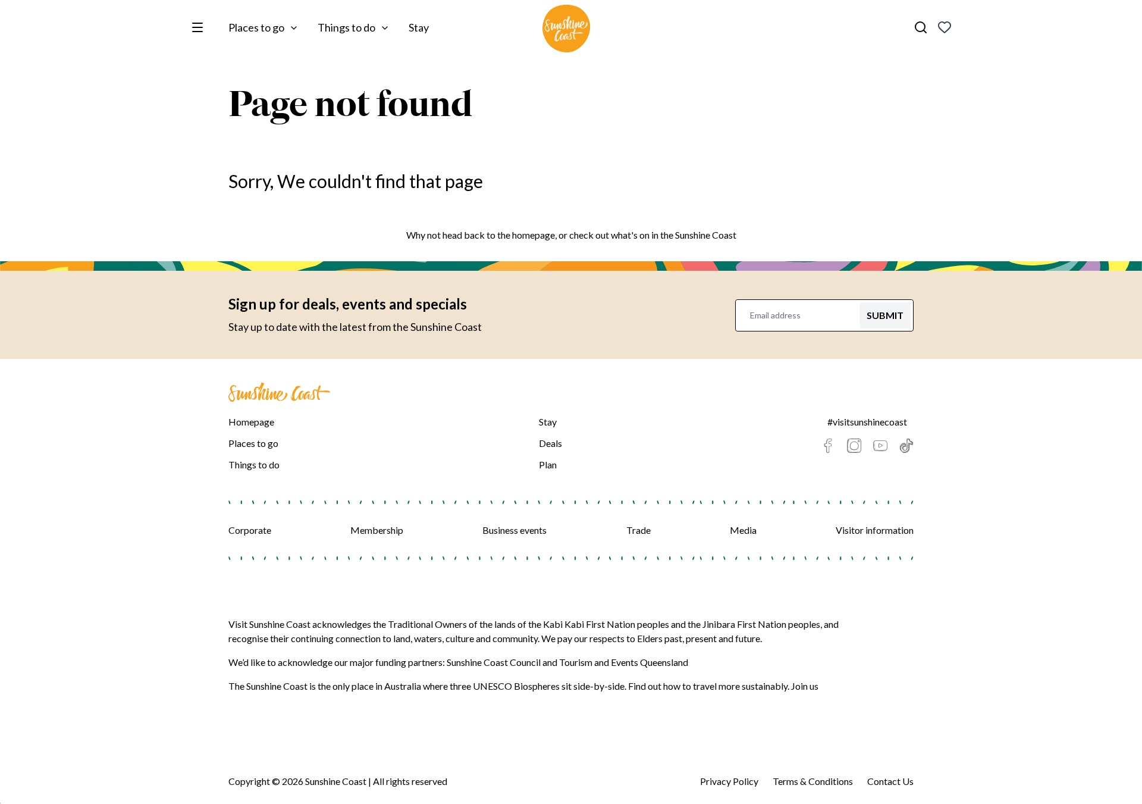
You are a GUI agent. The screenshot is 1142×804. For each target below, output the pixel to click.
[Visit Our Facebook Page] (828, 446)
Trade (638, 530)
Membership (376, 530)
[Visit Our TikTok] (906, 446)
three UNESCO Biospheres (505, 686)
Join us (804, 686)
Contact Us (890, 781)
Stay (419, 27)
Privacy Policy (729, 781)
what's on (630, 234)
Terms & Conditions (813, 781)
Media (743, 530)
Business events (514, 530)
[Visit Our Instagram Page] (854, 446)
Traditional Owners (427, 624)
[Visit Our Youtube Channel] (880, 446)
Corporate (249, 530)
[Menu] (199, 27)
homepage (533, 234)
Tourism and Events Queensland (623, 662)
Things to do (346, 27)
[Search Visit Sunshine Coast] (921, 27)
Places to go (256, 27)
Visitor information (875, 530)
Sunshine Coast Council (494, 662)
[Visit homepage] (566, 30)
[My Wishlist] (944, 27)
